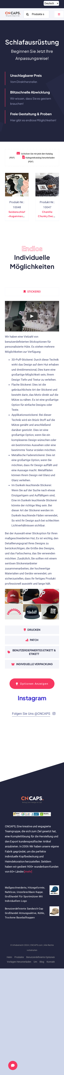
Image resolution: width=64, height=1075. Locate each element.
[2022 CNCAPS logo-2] (12, 11)
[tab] (32, 291)
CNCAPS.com (36, 945)
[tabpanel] (32, 461)
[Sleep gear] (17, 184)
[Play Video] (32, 316)
